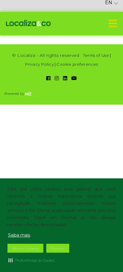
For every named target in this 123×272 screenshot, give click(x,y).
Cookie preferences (77, 64)
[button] (31, 260)
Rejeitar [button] (57, 248)
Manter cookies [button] (25, 248)
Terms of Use (96, 55)
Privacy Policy (39, 64)
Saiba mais (19, 235)
